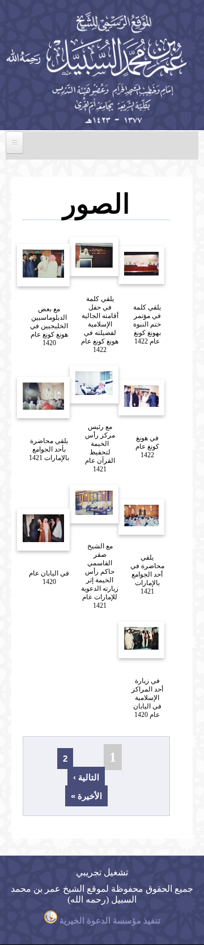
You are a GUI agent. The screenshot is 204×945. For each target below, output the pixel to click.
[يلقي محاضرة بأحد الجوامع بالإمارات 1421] (35, 430)
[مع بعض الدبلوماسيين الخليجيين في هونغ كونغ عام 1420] (35, 298)
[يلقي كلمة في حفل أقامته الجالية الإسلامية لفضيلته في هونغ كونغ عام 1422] (85, 288)
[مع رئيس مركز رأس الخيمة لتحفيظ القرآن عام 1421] (85, 415)
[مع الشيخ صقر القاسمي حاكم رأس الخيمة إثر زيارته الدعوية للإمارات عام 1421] (85, 535)
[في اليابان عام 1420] (35, 563)
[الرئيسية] (95, 123)
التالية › (86, 777)
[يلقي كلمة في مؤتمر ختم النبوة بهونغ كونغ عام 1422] (132, 296)
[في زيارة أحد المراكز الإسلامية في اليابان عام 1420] (132, 670)
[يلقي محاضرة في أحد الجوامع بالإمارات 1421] (132, 547)
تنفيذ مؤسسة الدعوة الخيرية (108, 920)
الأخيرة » (86, 796)
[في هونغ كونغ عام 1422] (132, 427)
